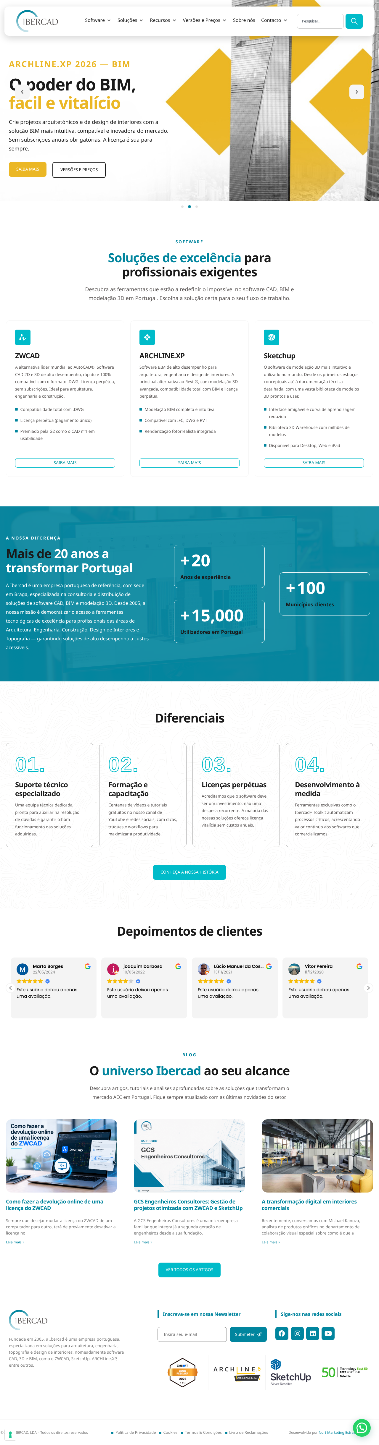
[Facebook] (281, 1333)
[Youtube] (328, 1333)
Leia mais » (15, 1242)
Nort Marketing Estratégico (341, 1432)
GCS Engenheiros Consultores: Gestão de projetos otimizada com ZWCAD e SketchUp (188, 1205)
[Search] (354, 21)
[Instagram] (297, 1333)
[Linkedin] (312, 1333)
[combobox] (320, 21)
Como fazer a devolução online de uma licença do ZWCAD (54, 1205)
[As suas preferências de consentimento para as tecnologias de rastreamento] (10, 1434)
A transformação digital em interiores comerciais (309, 1205)
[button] (98, 20)
